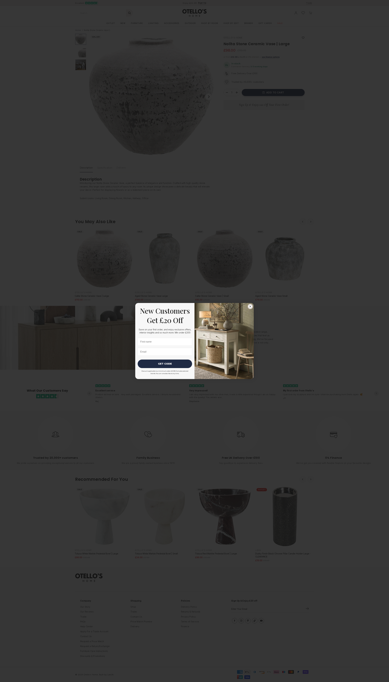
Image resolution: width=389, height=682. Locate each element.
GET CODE (165, 363)
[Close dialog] (250, 306)
